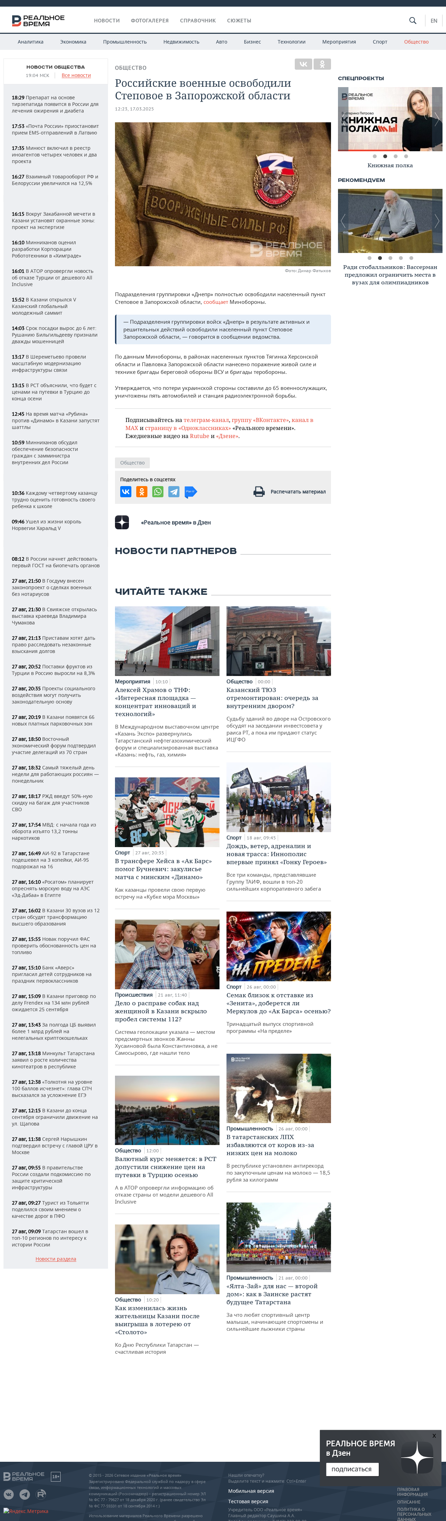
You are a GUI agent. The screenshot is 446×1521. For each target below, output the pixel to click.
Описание (409, 1502)
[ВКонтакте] (303, 64)
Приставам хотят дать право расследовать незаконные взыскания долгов (53, 644)
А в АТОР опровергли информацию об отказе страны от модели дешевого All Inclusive (165, 1180)
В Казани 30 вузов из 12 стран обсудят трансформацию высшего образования (56, 917)
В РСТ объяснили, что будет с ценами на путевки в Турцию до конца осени (54, 392)
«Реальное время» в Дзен (176, 522)
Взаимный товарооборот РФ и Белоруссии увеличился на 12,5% (55, 179)
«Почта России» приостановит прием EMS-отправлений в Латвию (55, 129)
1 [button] (374, 156)
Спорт (380, 41)
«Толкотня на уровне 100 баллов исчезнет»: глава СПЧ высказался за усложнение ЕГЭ (52, 1088)
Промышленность (125, 41)
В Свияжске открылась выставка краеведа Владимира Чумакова (54, 616)
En (434, 20)
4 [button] (405, 156)
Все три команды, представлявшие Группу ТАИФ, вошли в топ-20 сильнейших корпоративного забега (276, 867)
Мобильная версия (251, 1491)
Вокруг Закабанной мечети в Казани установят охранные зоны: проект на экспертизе (53, 220)
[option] (390, 119)
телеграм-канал (206, 419)
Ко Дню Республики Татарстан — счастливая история (157, 1329)
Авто (221, 41)
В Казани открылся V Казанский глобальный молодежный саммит (44, 306)
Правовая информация (412, 1492)
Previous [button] (343, 119)
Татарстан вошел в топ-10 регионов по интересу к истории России (50, 1238)
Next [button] (437, 119)
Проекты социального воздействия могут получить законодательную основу (53, 695)
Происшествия (134, 994)
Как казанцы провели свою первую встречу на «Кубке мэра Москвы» (163, 878)
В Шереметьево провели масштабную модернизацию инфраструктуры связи (49, 363)
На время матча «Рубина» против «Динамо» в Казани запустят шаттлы (56, 420)
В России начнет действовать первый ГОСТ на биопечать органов (56, 562)
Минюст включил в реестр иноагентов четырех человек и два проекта (54, 154)
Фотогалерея (150, 20)
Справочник (198, 20)
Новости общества (55, 67)
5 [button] (411, 258)
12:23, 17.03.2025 (134, 109)
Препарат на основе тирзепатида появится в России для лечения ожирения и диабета (55, 104)
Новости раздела (56, 1259)
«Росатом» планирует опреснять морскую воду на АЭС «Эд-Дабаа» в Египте (53, 888)
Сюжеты (239, 20)
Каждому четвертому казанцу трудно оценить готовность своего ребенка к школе (54, 499)
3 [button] (395, 156)
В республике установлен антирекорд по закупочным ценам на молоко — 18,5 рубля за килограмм (278, 1158)
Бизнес (252, 41)
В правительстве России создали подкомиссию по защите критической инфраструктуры (51, 1177)
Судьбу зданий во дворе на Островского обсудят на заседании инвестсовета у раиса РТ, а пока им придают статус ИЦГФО (278, 714)
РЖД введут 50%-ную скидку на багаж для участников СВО (52, 803)
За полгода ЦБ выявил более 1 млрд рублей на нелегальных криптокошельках (54, 1031)
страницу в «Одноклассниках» (188, 427)
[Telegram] (173, 491)
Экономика (73, 41)
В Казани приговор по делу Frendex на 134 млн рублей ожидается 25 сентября (54, 1003)
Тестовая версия (248, 1501)
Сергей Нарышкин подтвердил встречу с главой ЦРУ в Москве (55, 1145)
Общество (416, 41)
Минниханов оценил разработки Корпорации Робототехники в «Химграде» (46, 249)
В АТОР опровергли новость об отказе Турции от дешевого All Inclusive (52, 277)
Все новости (76, 75)
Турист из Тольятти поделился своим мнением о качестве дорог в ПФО (50, 1209)
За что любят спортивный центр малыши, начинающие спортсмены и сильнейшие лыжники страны (274, 1307)
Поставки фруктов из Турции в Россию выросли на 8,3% (53, 669)
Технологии (292, 41)
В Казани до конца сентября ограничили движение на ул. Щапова (55, 1117)
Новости (107, 20)
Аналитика (31, 41)
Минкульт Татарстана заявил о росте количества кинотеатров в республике (53, 1060)
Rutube (199, 435)
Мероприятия (339, 41)
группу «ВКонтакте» (260, 419)
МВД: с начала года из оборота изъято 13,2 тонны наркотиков (54, 831)
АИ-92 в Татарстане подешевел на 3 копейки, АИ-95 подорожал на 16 (51, 860)
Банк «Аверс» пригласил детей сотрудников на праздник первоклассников (52, 974)
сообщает (216, 301)
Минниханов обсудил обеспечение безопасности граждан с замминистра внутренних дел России (45, 452)
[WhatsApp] (157, 491)
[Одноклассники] (322, 64)
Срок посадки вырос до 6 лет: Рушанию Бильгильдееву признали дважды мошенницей (55, 335)
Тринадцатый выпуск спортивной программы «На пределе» (278, 1012)
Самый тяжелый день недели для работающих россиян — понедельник (55, 774)
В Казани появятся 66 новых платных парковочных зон (53, 720)
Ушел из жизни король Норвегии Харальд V (46, 524)
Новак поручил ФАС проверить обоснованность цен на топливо (54, 945)
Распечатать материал (298, 491)
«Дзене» (227, 435)
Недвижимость (181, 41)
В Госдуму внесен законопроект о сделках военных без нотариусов (51, 587)
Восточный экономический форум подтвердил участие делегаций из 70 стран (54, 745)
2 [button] (385, 156)
